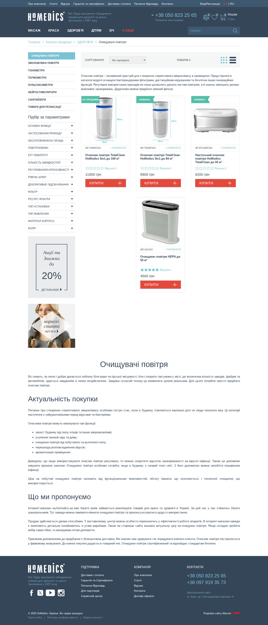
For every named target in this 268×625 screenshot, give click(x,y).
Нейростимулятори (42, 92)
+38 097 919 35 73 (206, 582)
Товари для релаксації (44, 106)
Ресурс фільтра (39, 199)
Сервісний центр (91, 596)
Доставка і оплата (119, 3)
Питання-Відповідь (146, 3)
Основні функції (39, 125)
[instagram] (61, 593)
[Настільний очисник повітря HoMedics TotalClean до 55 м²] (215, 120)
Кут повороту (38, 155)
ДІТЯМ (96, 30)
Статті (53, 3)
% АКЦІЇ (128, 30)
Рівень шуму (37, 177)
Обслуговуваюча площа (45, 140)
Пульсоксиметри (40, 85)
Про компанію (37, 3)
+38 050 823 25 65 (176, 15)
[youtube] (50, 593)
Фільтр (32, 191)
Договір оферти (144, 596)
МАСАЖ (34, 30)
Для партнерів (90, 590)
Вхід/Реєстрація (210, 3)
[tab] (51, 126)
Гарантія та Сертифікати (97, 580)
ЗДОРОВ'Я (75, 30)
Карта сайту (35, 617)
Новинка (144, 99)
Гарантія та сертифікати (88, 3)
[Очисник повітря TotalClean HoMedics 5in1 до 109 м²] (105, 120)
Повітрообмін (38, 147)
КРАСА (53, 30)
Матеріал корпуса (41, 221)
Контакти (167, 3)
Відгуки (65, 3)
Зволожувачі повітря (43, 63)
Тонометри (36, 70)
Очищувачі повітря (45, 55)
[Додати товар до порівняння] (118, 148)
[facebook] (31, 593)
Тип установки (38, 206)
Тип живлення (38, 213)
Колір (32, 228)
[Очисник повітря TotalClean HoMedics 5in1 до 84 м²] (160, 120)
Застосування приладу (45, 133)
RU (232, 3)
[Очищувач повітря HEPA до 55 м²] (160, 222)
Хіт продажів (90, 99)
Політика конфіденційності (62, 617)
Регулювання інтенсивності (48, 169)
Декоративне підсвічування (48, 184)
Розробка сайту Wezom (217, 613)
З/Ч (111, 30)
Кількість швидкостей (44, 162)
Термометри (37, 77)
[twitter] (40, 593)
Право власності (93, 617)
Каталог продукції (58, 42)
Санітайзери (37, 99)
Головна (34, 42)
